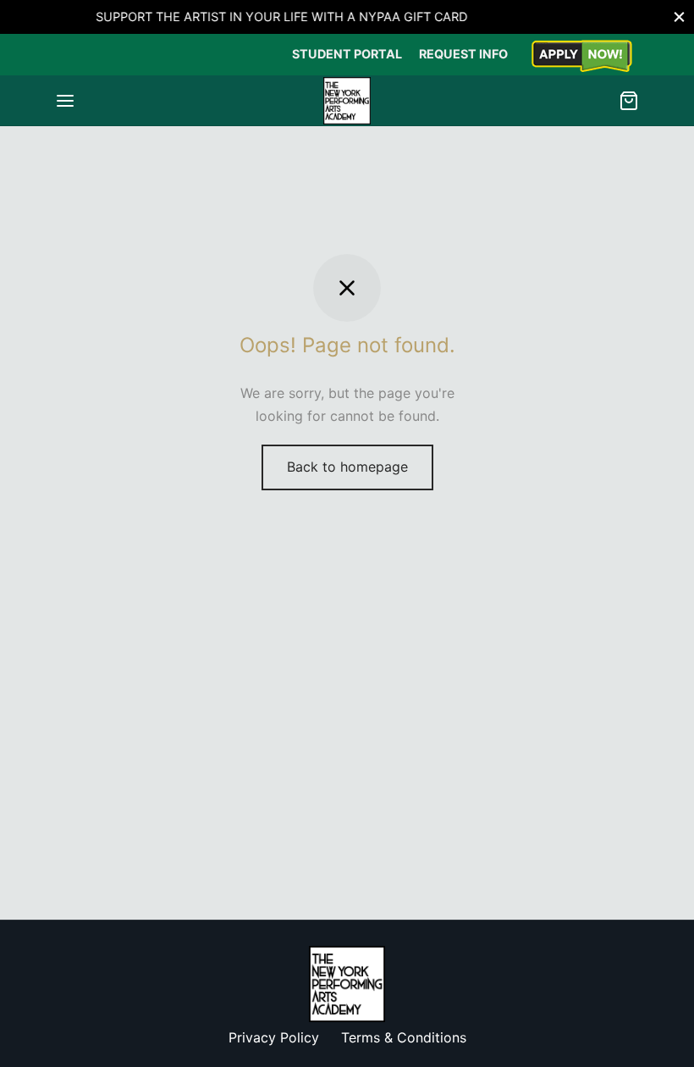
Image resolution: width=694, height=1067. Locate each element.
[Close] (679, 16)
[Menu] (65, 101)
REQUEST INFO (463, 54)
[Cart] (629, 101)
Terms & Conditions (403, 1037)
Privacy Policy (274, 1037)
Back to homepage (347, 466)
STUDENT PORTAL (347, 54)
